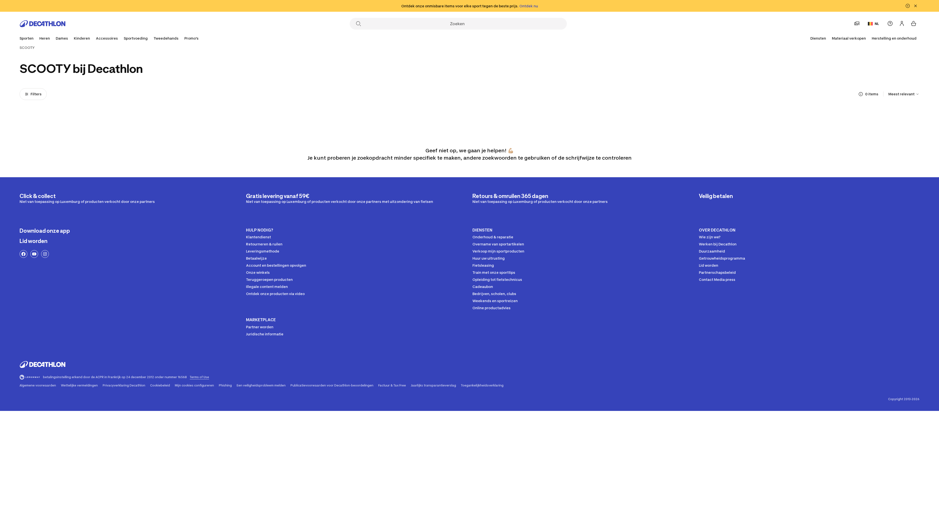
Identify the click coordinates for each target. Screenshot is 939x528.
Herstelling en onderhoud (894, 38)
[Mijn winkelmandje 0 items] (913, 23)
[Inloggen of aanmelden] (902, 23)
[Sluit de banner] (915, 6)
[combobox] (903, 94)
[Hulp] (890, 23)
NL (877, 24)
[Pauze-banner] (908, 6)
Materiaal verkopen (849, 38)
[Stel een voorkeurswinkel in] (857, 23)
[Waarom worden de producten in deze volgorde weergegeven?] (860, 94)
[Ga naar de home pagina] (43, 23)
